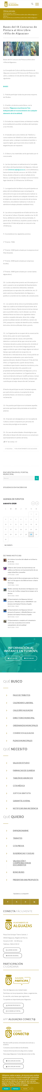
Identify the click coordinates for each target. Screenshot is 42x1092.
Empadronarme (21, 831)
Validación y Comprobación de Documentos (22, 863)
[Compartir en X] (16, 902)
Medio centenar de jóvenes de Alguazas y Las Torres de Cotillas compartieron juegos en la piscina (23, 591)
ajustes (25, 1085)
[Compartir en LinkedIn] (34, 902)
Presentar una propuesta (25, 880)
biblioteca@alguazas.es (16, 170)
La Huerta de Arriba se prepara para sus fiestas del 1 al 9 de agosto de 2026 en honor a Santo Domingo (23, 580)
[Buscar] (31, 4)
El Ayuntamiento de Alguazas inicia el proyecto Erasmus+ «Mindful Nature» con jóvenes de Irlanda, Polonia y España (21, 612)
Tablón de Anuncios (23, 778)
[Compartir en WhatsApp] (25, 902)
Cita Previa (18, 846)
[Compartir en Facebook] (7, 902)
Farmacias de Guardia (24, 770)
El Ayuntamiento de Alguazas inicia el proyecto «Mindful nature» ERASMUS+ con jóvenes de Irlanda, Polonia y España (22, 601)
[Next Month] (37, 503)
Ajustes (25, 1088)
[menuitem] (31, 4)
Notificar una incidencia (25, 808)
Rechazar (15, 1088)
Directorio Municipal (24, 718)
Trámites (17, 838)
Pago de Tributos (21, 695)
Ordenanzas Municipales (25, 725)
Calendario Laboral (23, 703)
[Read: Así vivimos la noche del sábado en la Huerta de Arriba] (5, 560)
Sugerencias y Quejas (23, 853)
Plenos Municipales (22, 741)
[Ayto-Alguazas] (17, 4)
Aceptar (6, 1088)
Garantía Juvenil (21, 801)
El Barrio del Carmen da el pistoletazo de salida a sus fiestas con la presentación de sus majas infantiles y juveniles (23, 570)
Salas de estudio (21, 763)
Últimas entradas (9, 11)
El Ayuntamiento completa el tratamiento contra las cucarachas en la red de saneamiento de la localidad (22, 623)
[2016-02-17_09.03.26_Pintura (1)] (21, 49)
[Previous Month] (33, 503)
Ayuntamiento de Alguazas (27, 448)
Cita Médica (19, 786)
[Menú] (36, 4)
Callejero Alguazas (23, 710)
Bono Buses (18, 872)
